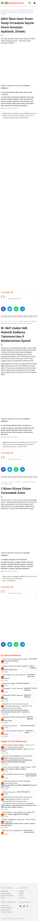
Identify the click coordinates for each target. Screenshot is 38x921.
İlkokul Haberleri (8, 428)
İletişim (3, 898)
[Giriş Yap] (35, 3)
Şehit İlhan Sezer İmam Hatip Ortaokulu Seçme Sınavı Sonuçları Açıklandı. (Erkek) (17, 12)
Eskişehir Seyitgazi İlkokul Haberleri (13, 564)
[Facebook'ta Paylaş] (3, 308)
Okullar (21, 893)
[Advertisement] (19, 64)
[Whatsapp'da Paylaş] (16, 308)
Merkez (15, 321)
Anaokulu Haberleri (7, 912)
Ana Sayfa (4, 10)
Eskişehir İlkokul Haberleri (24, 562)
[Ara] (29, 3)
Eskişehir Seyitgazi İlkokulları (19, 568)
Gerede (15, 10)
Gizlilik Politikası (6, 893)
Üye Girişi (22, 898)
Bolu (10, 10)
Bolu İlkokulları (18, 432)
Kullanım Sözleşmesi (7, 895)
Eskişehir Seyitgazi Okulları (16, 566)
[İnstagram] (27, 906)
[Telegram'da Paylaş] (22, 308)
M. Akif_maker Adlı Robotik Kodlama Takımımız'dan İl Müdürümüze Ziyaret (18, 322)
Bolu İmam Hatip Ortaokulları (23, 103)
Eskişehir (11, 482)
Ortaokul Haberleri (6, 907)
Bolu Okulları (24, 101)
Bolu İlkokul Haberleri (22, 428)
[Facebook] (20, 906)
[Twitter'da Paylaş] (9, 308)
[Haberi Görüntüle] (19, 35)
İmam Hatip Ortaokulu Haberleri (14, 97)
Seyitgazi (18, 482)
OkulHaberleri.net (16, 3)
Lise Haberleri (5, 905)
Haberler (22, 891)
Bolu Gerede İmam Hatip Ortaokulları (14, 105)
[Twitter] (24, 906)
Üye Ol (21, 895)
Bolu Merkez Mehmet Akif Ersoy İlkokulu (17, 425)
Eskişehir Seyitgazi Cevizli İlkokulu (15, 559)
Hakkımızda (4, 891)
